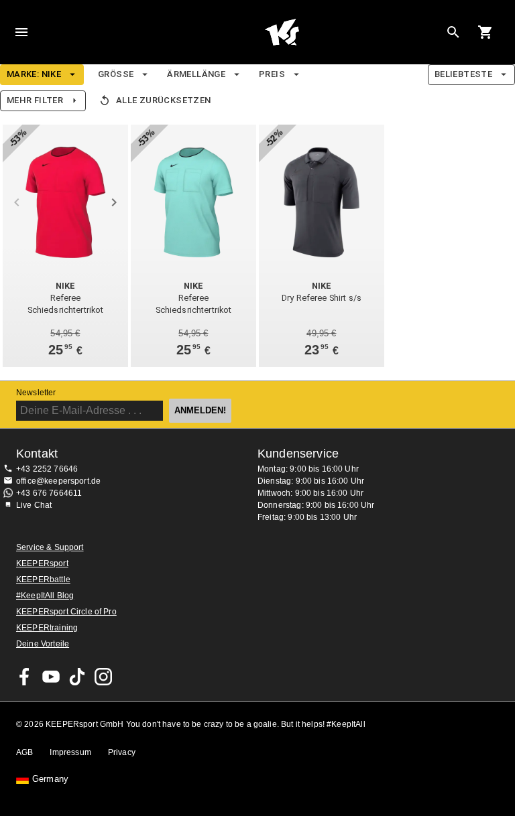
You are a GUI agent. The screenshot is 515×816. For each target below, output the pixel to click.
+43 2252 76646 (47, 469)
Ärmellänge (196, 74)
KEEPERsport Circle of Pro (66, 611)
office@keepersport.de (58, 481)
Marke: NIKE (34, 74)
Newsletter (36, 392)
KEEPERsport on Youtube (51, 676)
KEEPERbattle (43, 579)
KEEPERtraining (47, 627)
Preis (272, 74)
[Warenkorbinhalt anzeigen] (485, 32)
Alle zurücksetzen (163, 100)
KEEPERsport (42, 563)
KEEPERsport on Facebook (25, 676)
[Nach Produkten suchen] (453, 32)
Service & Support (50, 547)
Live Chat (34, 505)
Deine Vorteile (42, 644)
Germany (50, 779)
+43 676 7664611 (49, 493)
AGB (24, 752)
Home (281, 32)
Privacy (121, 752)
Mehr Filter (35, 100)
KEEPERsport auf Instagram (103, 676)
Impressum (70, 752)
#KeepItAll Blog (45, 595)
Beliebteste (463, 74)
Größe (115, 74)
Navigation (21, 32)
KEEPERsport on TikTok (77, 676)
